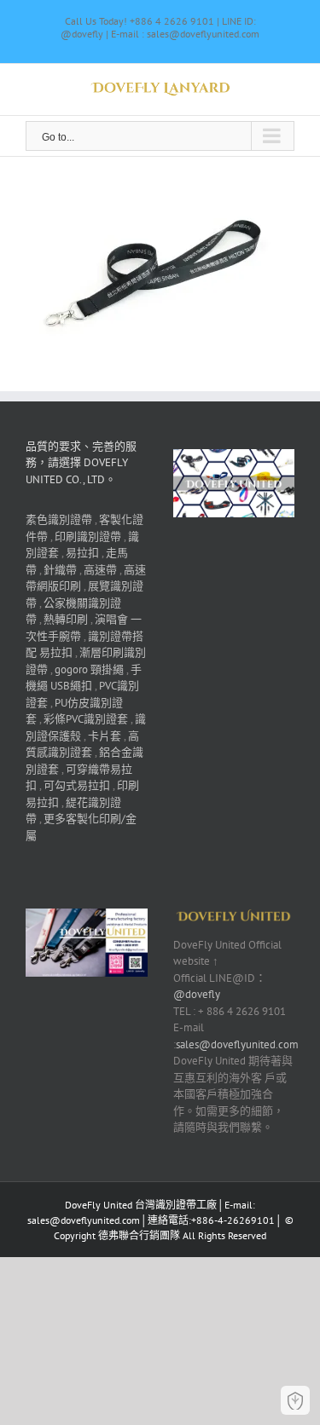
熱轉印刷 (66, 619)
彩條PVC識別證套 (86, 719)
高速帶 (100, 569)
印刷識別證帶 (88, 536)
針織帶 (60, 569)
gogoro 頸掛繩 (89, 669)
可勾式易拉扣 (77, 785)
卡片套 (104, 736)
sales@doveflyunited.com (237, 1044)
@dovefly (196, 994)
